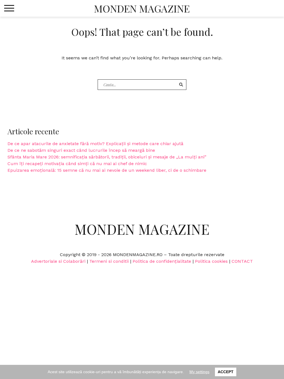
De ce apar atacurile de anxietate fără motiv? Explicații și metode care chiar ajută (95, 143)
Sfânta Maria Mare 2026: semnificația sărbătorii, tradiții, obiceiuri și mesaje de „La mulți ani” (106, 157)
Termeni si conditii (109, 261)
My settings (199, 372)
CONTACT (242, 261)
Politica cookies (211, 261)
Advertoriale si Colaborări (58, 261)
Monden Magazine (142, 8)
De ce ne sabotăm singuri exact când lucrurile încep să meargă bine (81, 150)
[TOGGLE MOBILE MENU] (9, 8)
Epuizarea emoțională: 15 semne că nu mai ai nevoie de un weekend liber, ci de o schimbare (106, 170)
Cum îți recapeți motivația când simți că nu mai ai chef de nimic (77, 163)
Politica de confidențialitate (162, 261)
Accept (226, 372)
